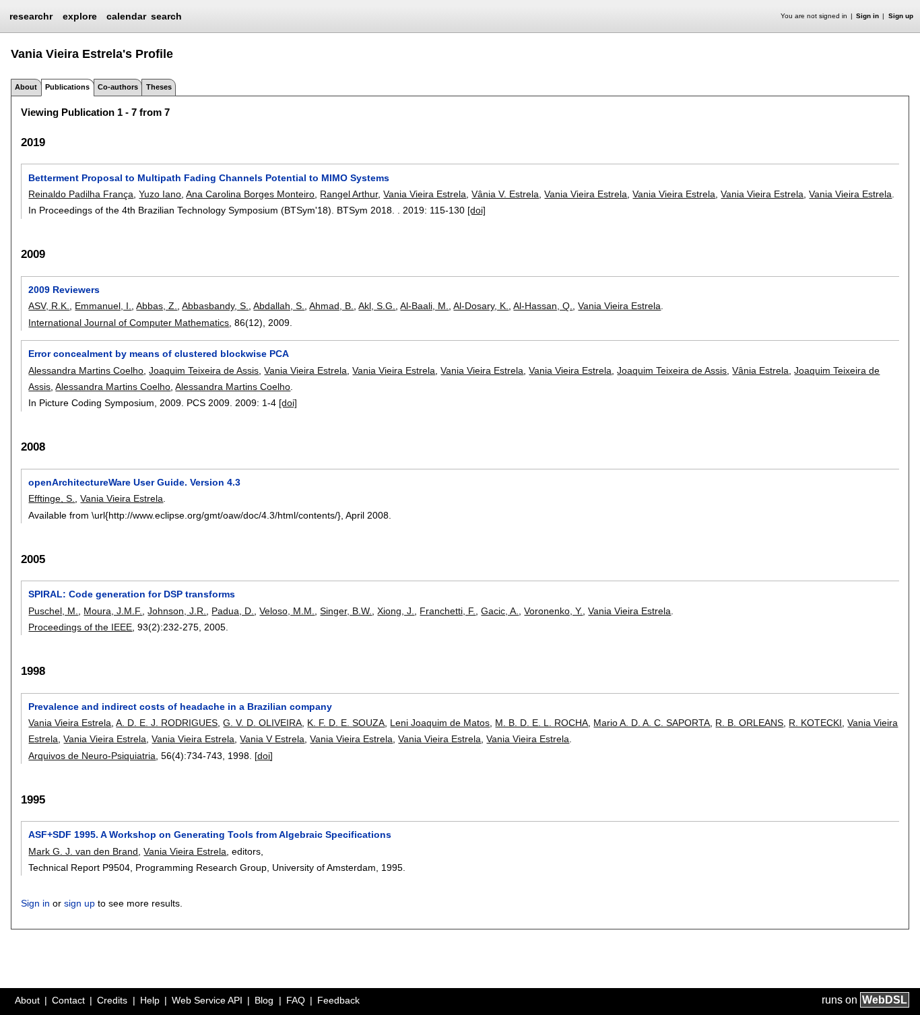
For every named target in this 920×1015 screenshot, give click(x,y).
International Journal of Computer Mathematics (128, 322)
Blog (264, 1000)
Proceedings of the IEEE (80, 627)
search (166, 16)
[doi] (476, 210)
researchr (31, 15)
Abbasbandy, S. (215, 305)
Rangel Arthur (349, 194)
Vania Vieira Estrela (424, 194)
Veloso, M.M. (287, 610)
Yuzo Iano (160, 194)
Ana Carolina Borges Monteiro (250, 194)
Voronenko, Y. (553, 610)
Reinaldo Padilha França (80, 194)
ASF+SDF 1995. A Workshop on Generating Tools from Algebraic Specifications (209, 834)
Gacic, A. (500, 610)
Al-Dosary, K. (480, 305)
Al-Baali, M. (424, 305)
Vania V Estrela (272, 738)
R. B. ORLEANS (749, 722)
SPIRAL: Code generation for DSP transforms (131, 594)
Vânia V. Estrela (505, 194)
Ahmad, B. (331, 305)
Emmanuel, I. (103, 305)
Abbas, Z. (156, 305)
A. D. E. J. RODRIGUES (167, 722)
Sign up (900, 16)
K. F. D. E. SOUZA (346, 722)
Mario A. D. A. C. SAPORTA (651, 722)
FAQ (295, 1000)
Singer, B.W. (346, 610)
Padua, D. (232, 610)
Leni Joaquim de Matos (440, 722)
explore (80, 16)
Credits (112, 1000)
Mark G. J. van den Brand (83, 851)
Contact (68, 1000)
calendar (126, 16)
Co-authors (118, 87)
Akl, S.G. (376, 305)
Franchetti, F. (447, 610)
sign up (79, 903)
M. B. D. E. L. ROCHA (541, 722)
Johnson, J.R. (176, 610)
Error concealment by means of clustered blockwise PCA (158, 353)
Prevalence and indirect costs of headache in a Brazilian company (180, 706)
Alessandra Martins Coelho (85, 370)
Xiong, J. (395, 610)
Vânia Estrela (760, 370)
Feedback (338, 1000)
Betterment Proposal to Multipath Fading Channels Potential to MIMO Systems (208, 177)
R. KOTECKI (815, 722)
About (26, 87)
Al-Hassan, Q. (542, 305)
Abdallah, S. (278, 305)
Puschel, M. (53, 610)
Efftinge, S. (51, 498)
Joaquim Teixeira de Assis (204, 370)
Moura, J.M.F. (113, 610)
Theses (159, 87)
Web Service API (207, 1000)
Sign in (867, 16)
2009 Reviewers (64, 289)
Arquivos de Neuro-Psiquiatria (92, 755)
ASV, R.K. (48, 305)
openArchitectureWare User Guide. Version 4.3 (134, 482)
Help (150, 1000)
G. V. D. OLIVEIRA (262, 722)
